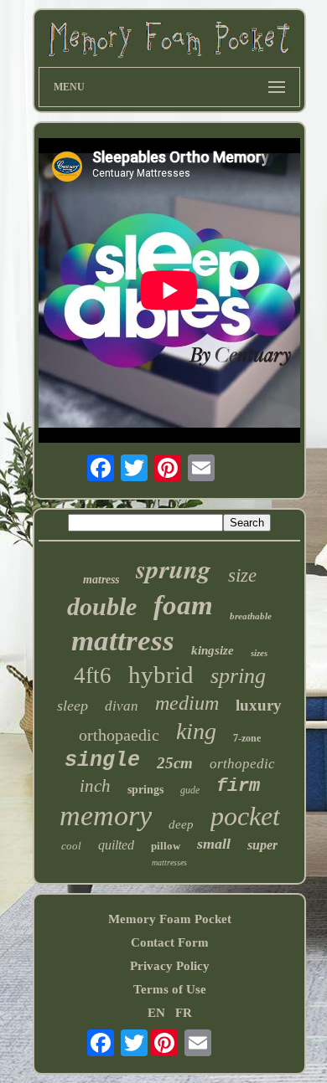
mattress (122, 640)
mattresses (169, 862)
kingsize (212, 650)
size (242, 575)
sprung (173, 568)
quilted (116, 845)
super (262, 845)
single (102, 760)
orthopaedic (119, 735)
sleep (72, 705)
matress (101, 579)
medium (187, 703)
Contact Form (170, 942)
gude (190, 790)
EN (156, 1012)
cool (71, 845)
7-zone (247, 738)
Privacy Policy (170, 966)
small (214, 843)
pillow (165, 845)
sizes (259, 653)
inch (95, 786)
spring (238, 676)
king (196, 731)
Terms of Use (169, 989)
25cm (175, 763)
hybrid (161, 674)
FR (183, 1012)
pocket (245, 816)
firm (238, 786)
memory (106, 815)
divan (121, 706)
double (102, 606)
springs (145, 789)
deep (181, 824)
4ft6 (93, 675)
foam (183, 605)
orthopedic (242, 764)
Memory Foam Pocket (169, 919)
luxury (259, 705)
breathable (251, 616)
